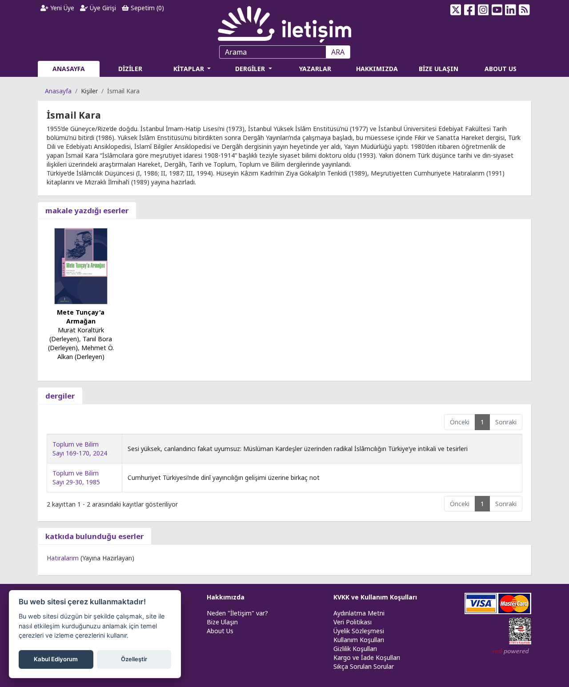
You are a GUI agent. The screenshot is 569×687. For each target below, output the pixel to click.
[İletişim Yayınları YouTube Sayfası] (497, 10)
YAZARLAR (315, 68)
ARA (338, 52)
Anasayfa (58, 91)
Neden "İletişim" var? (237, 613)
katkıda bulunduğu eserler (94, 536)
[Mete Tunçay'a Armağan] (81, 265)
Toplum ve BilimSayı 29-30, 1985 (76, 477)
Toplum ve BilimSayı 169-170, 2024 (79, 448)
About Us (220, 631)
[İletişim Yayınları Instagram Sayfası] (483, 10)
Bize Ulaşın (222, 622)
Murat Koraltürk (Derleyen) (76, 334)
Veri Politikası (352, 622)
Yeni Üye (61, 8)
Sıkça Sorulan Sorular (363, 666)
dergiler (60, 396)
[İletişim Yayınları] (284, 22)
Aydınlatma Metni (359, 613)
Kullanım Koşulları (358, 639)
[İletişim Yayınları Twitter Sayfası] (456, 10)
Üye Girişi (102, 8)
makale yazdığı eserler (86, 210)
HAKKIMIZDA (377, 68)
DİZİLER (130, 68)
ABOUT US (501, 68)
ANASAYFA (68, 68)
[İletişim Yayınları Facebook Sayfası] (470, 10)
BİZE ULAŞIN (438, 68)
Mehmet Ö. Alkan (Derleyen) (85, 352)
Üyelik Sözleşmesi (358, 631)
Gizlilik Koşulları (355, 648)
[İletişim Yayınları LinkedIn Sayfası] (510, 10)
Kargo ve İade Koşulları (366, 657)
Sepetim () (146, 8)
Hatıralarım (63, 558)
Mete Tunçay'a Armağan (80, 316)
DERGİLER (251, 68)
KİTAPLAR (189, 68)
